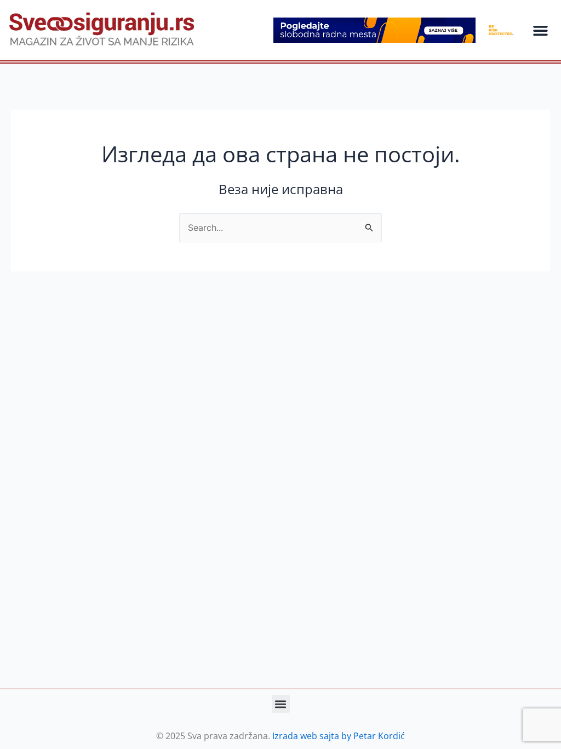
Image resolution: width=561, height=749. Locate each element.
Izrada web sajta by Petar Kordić (338, 736)
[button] (540, 30)
